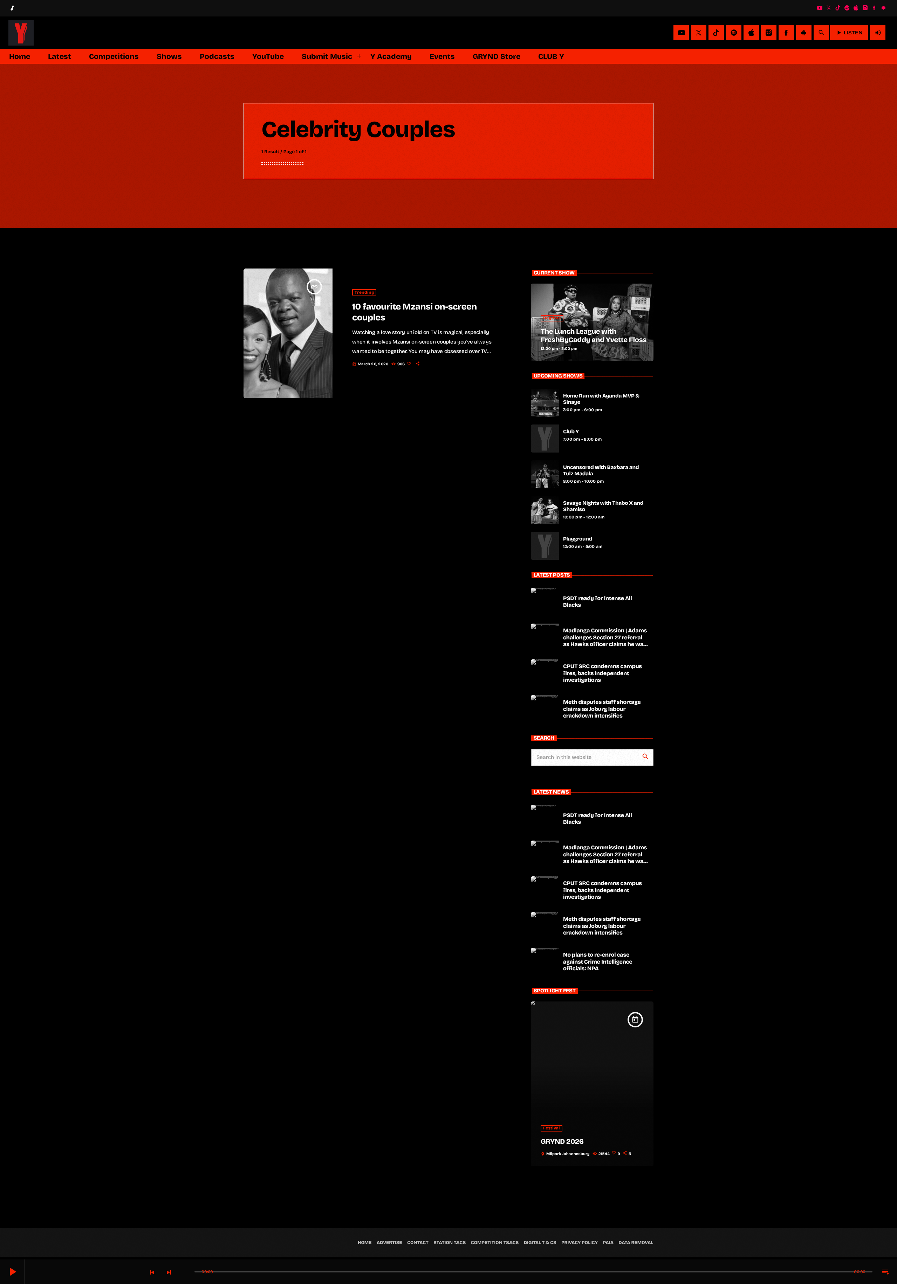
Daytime (552, 318)
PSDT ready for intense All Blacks (597, 602)
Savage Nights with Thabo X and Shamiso (603, 506)
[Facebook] (874, 8)
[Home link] (21, 32)
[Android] (883, 8)
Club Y (571, 432)
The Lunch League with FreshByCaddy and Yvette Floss (593, 335)
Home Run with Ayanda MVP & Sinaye (601, 399)
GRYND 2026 (562, 1141)
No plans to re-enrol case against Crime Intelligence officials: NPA (597, 962)
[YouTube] (819, 8)
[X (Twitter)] (828, 8)
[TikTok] (838, 8)
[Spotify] (847, 8)
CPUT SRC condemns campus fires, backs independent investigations (602, 673)
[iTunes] (856, 8)
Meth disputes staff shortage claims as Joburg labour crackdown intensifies (602, 709)
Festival (551, 1128)
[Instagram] (865, 8)
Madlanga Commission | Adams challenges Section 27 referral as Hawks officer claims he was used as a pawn (605, 640)
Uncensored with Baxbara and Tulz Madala (601, 470)
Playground (577, 539)
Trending (364, 292)
